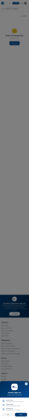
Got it (21, 414)
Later (8, 414)
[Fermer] (26, 383)
